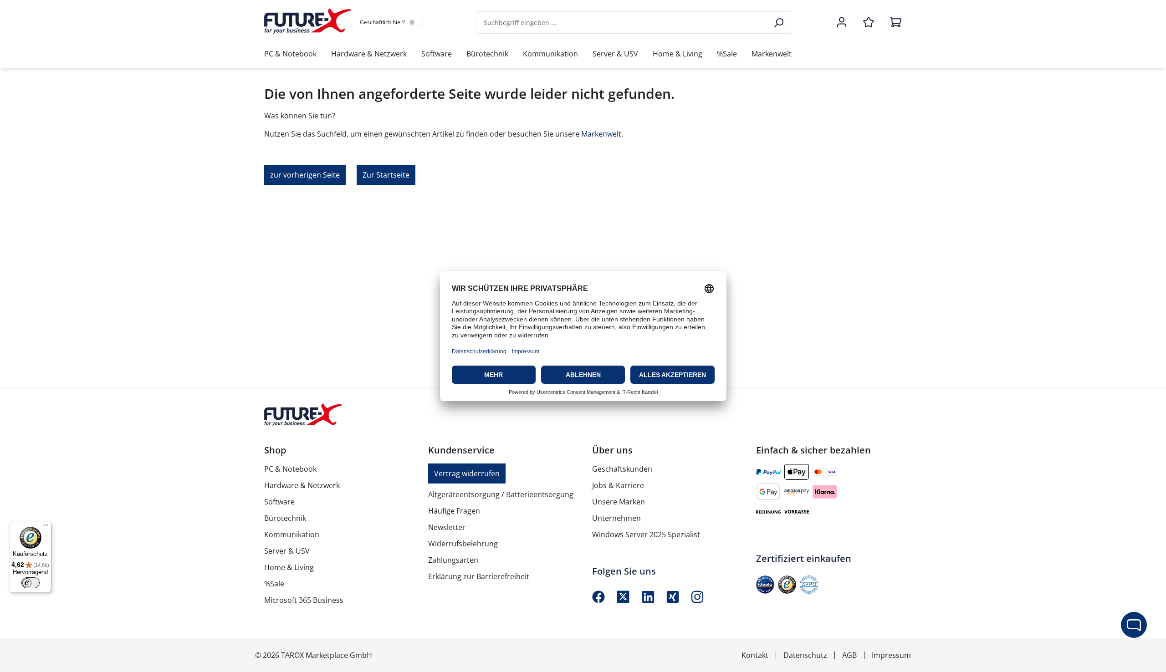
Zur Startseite (386, 175)
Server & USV (287, 551)
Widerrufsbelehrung (463, 544)
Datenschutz (805, 655)
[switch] (30, 582)
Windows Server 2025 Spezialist (646, 534)
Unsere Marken (618, 502)
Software (279, 502)
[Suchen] (779, 22)
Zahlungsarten (453, 560)
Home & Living (289, 567)
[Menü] (46, 527)
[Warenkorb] (893, 23)
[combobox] (622, 22)
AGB (849, 655)
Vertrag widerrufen (467, 473)
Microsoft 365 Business (303, 600)
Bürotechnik (285, 518)
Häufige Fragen (454, 511)
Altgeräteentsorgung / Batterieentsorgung (500, 494)
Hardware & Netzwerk (302, 485)
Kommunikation (291, 534)
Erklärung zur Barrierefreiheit (478, 576)
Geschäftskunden (622, 469)
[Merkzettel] (869, 23)
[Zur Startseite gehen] (307, 21)
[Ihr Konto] (842, 23)
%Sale (274, 584)
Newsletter (446, 527)
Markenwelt (601, 134)
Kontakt (755, 655)
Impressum (891, 655)
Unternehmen (616, 518)
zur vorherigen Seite (305, 175)
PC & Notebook (290, 469)
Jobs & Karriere (618, 485)
